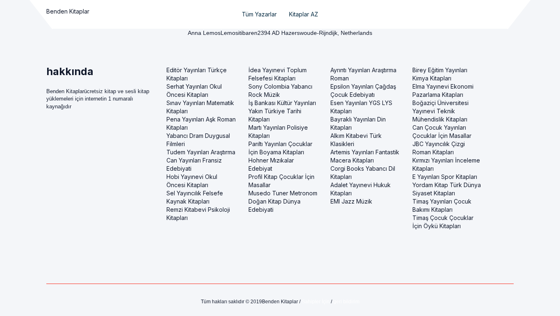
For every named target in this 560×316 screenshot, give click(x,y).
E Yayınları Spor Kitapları (444, 176)
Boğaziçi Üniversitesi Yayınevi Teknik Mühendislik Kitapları (440, 111)
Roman (339, 78)
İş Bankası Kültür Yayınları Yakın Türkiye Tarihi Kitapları (282, 111)
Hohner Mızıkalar (271, 160)
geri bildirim (346, 302)
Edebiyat (260, 168)
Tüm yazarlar (259, 14)
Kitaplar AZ (303, 14)
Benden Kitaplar (67, 11)
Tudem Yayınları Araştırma (200, 152)
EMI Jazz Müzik (351, 201)
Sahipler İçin (316, 302)
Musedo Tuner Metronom (282, 193)
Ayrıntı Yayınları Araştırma (363, 69)
